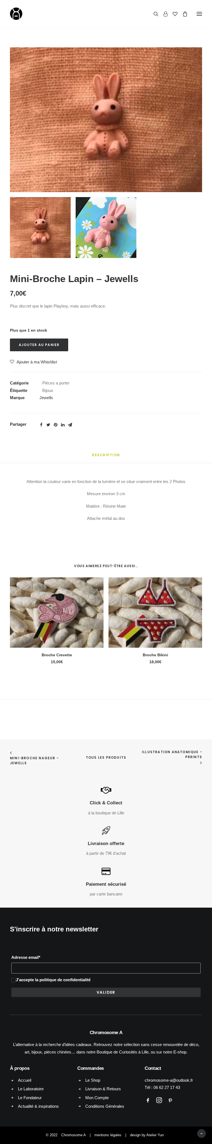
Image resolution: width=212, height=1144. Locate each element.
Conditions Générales (104, 1106)
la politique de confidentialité (63, 979)
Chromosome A (73, 1135)
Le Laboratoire (31, 1088)
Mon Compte (97, 1097)
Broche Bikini (155, 655)
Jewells (46, 397)
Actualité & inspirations (38, 1106)
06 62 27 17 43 (166, 1087)
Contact (153, 1068)
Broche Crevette (57, 655)
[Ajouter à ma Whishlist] (97, 584)
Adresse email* (25, 957)
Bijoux (47, 390)
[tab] (106, 457)
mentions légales (107, 1135)
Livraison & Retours (103, 1088)
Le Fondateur (30, 1097)
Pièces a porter (56, 383)
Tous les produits (106, 757)
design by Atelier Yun (147, 1135)
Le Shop (92, 1080)
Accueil (24, 1080)
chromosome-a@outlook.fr (169, 1080)
